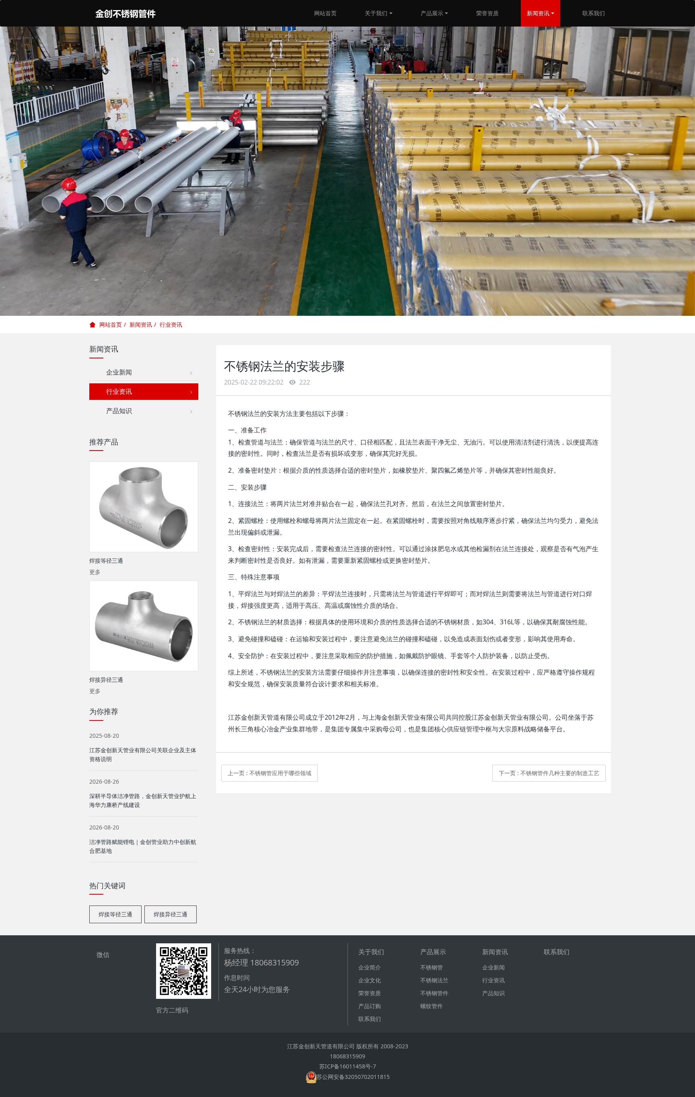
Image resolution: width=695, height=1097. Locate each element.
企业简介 (369, 967)
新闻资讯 (538, 13)
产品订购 (369, 1006)
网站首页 (325, 13)
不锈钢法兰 (434, 980)
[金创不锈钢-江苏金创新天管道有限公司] (125, 13)
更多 (95, 572)
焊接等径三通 (115, 914)
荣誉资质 (487, 13)
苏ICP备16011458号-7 (347, 1066)
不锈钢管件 (434, 993)
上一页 (269, 773)
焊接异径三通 (170, 914)
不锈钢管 (431, 967)
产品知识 (116, 410)
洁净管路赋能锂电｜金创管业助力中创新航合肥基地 (142, 846)
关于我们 (376, 13)
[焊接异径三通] (143, 625)
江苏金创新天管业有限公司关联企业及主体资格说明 (142, 754)
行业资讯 (171, 324)
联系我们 (593, 13)
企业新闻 (116, 372)
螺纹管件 (431, 1006)
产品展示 (432, 13)
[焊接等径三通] (143, 506)
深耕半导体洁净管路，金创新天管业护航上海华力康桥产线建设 (142, 800)
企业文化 (369, 980)
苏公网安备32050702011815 (353, 1077)
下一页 (549, 773)
